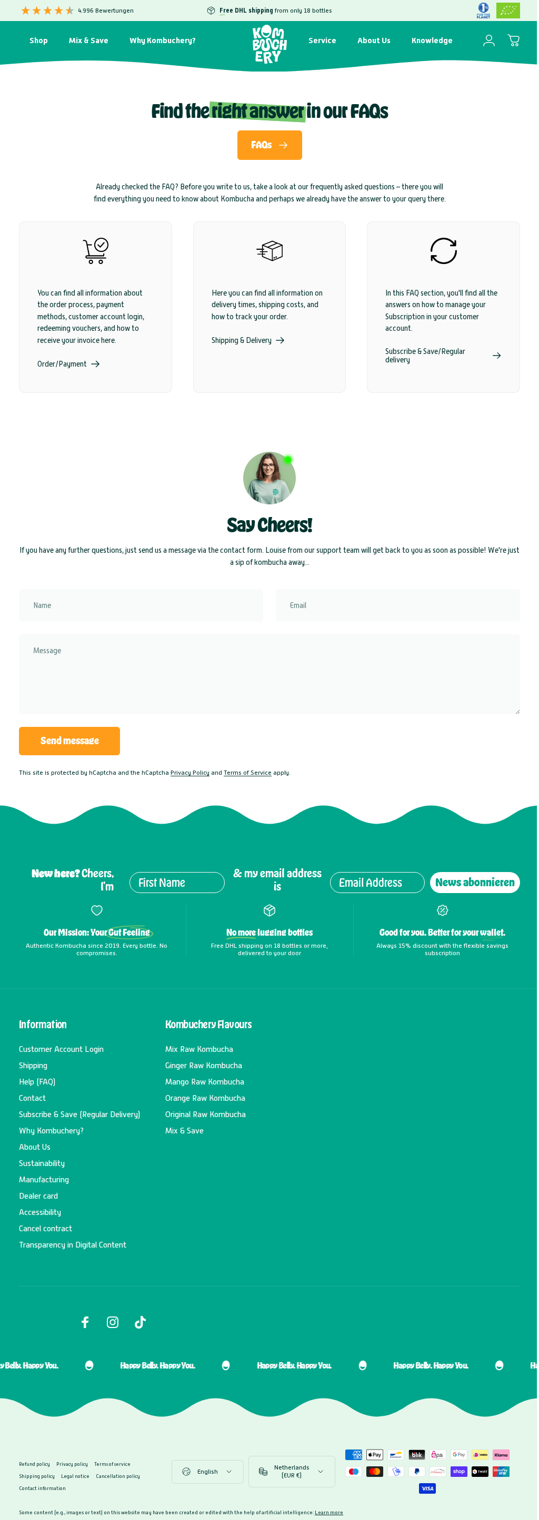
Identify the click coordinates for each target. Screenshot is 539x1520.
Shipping (33, 1065)
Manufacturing (44, 1179)
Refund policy (34, 1464)
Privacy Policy (190, 772)
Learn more (329, 1512)
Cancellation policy (118, 1476)
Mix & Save (184, 1131)
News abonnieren (467, 882)
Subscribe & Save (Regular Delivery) (79, 1114)
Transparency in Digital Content (72, 1245)
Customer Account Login (61, 1049)
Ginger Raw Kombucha (203, 1065)
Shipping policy (37, 1476)
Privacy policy (72, 1464)
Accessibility (40, 1212)
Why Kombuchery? (51, 1131)
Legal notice (75, 1476)
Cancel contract (45, 1228)
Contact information (42, 1488)
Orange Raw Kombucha (205, 1098)
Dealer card (38, 1196)
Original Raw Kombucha (205, 1114)
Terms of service (112, 1464)
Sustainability (42, 1163)
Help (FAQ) (37, 1082)
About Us (35, 1147)
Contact (32, 1098)
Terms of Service (248, 772)
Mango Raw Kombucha (204, 1082)
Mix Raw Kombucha (199, 1049)
